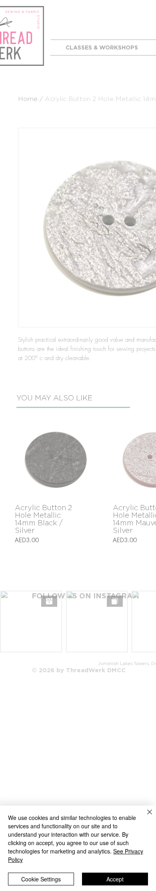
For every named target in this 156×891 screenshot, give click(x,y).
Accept (115, 879)
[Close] (144, 816)
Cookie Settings (41, 879)
